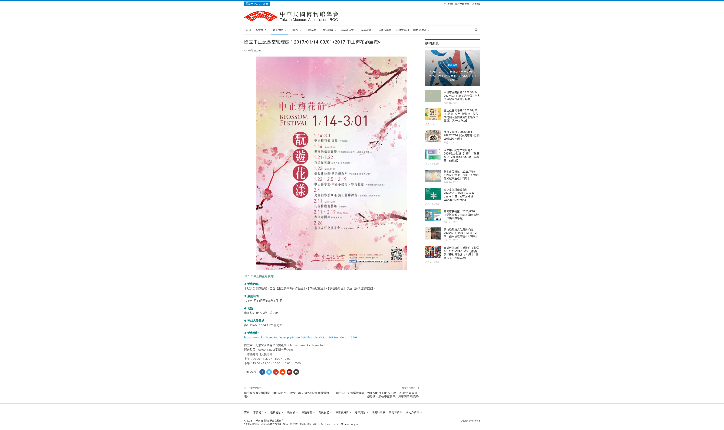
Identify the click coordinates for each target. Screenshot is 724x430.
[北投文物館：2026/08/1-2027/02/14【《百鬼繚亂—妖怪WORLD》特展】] (433, 136)
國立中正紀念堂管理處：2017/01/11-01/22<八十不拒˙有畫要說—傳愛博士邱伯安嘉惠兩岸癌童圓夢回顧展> (378, 395)
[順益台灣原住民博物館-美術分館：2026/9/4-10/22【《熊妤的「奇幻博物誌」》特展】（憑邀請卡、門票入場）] (433, 252)
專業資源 (366, 29)
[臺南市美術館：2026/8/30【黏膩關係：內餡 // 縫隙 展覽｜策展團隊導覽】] (433, 215)
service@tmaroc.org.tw (345, 424)
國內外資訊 (419, 29)
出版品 (294, 29)
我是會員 (464, 3)
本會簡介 (260, 29)
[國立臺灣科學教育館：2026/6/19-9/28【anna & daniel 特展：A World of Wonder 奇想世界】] (433, 194)
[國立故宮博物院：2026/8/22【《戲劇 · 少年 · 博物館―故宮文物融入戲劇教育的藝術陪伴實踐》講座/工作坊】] (433, 114)
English (476, 3)
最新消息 (278, 29)
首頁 (248, 29)
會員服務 (328, 29)
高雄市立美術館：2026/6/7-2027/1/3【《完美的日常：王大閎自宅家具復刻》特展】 (462, 96)
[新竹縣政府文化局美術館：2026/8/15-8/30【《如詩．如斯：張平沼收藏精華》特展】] (433, 233)
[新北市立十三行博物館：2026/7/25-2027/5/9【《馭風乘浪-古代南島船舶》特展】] (452, 68)
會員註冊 (452, 3)
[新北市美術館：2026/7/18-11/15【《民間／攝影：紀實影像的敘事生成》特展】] (433, 176)
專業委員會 (347, 29)
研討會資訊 (402, 29)
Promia (476, 420)
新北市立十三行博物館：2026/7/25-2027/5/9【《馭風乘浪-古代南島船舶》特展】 (452, 76)
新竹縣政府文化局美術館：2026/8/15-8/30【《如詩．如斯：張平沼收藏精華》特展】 (461, 233)
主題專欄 (310, 29)
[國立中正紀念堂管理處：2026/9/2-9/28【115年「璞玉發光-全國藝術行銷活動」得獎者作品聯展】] (433, 154)
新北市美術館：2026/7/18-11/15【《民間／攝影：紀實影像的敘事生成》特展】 (461, 175)
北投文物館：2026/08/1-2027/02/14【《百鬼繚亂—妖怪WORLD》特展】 (462, 135)
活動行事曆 (384, 29)
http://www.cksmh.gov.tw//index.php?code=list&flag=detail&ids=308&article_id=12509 (300, 337)
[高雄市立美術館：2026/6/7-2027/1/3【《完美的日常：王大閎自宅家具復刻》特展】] (433, 96)
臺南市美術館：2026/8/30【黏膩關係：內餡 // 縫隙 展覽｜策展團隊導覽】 (461, 215)
